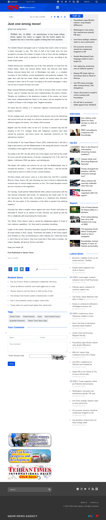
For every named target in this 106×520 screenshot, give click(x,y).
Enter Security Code (16, 356)
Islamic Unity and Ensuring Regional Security (89, 161)
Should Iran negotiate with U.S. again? (89, 193)
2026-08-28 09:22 (80, 263)
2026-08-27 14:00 (80, 318)
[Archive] (96, 489)
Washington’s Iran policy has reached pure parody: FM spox (84, 32)
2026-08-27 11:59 (79, 338)
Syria (40, 317)
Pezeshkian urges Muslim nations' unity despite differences (84, 22)
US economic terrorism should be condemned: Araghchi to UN (83, 49)
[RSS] (92, 489)
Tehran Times (15, 317)
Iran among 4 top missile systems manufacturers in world (31, 296)
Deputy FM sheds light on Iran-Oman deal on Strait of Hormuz (84, 75)
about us (84, 502)
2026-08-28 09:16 (80, 272)
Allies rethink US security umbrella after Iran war (88, 183)
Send (11, 364)
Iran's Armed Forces (52, 317)
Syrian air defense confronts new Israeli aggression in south (32, 286)
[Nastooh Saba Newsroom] (89, 516)
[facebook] (89, 489)
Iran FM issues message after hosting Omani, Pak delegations (84, 85)
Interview (75, 114)
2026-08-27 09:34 (80, 367)
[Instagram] (81, 489)
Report (73, 203)
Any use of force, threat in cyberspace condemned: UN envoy (33, 282)
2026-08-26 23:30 (80, 406)
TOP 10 (76, 16)
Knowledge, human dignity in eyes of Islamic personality (89, 243)
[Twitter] (85, 489)
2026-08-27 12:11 (79, 328)
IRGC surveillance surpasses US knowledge (89, 132)
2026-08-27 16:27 (91, 299)
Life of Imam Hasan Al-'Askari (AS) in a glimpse (89, 209)
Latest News (76, 253)
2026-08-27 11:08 (79, 348)
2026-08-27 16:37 (80, 292)
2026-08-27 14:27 (80, 309)
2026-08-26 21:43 (80, 425)
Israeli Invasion (29, 317)
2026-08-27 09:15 (80, 376)
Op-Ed (73, 142)
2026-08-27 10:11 (79, 357)
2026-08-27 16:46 (80, 282)
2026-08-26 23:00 (80, 415)
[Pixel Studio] (95, 516)
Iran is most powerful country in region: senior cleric (29, 301)
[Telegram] (77, 489)
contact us (94, 502)
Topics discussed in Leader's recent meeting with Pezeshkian (85, 95)
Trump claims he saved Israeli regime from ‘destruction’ (31, 305)
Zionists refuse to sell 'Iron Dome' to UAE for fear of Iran (31, 291)
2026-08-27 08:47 (80, 396)
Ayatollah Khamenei (17, 321)
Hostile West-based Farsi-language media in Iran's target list (84, 58)
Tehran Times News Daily (37, 321)
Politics (11, 17)
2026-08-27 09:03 (80, 386)
